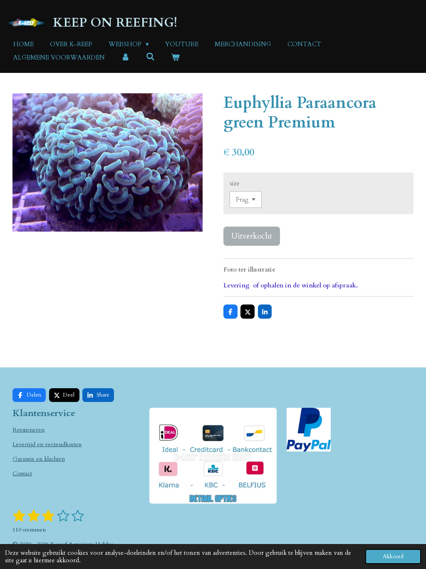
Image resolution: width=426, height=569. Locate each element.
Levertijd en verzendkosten (47, 444)
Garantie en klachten (38, 459)
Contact (22, 473)
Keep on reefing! (115, 22)
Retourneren (28, 430)
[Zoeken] (150, 57)
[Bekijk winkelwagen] (175, 58)
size (235, 183)
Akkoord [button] (393, 556)
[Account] (125, 58)
